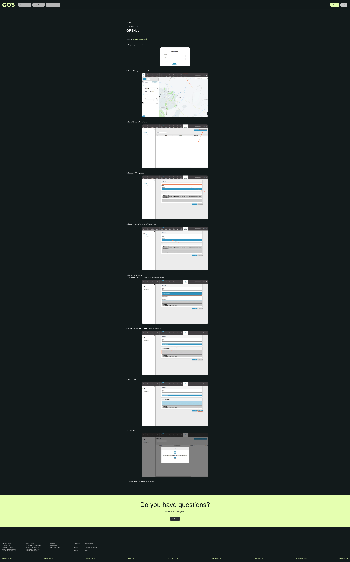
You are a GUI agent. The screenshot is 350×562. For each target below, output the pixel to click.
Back (131, 22)
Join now (335, 5)
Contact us (175, 519)
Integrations (37, 5)
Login (344, 5)
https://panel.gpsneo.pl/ (139, 39)
